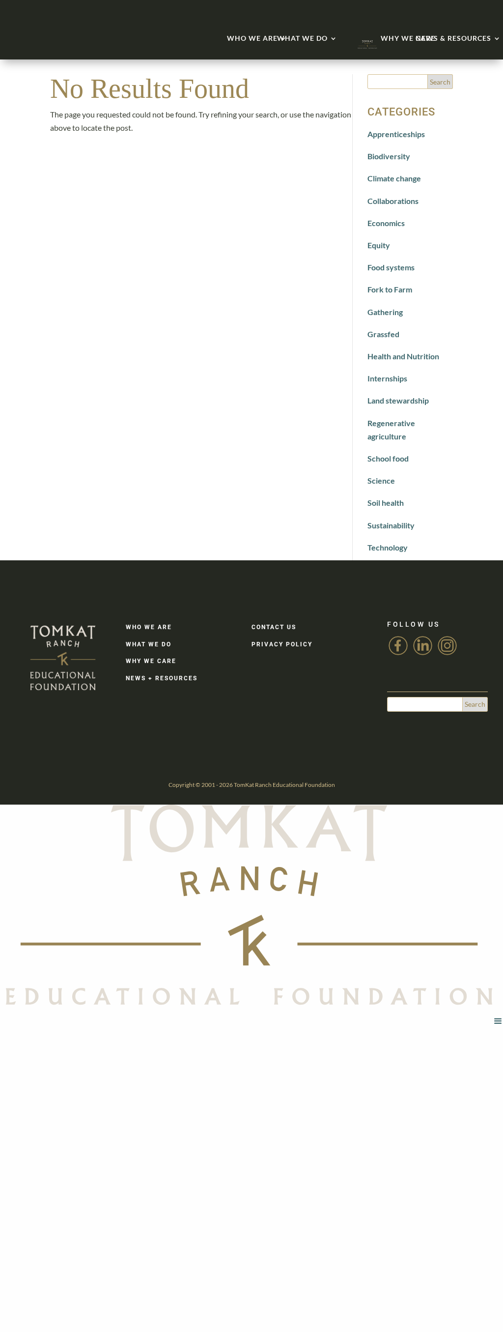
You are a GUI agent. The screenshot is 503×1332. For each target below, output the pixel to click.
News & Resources (453, 38)
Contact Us (274, 627)
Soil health (385, 502)
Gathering (385, 312)
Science (381, 480)
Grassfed (383, 334)
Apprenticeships (396, 134)
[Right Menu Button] (497, 1020)
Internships (387, 378)
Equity (378, 245)
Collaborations (393, 200)
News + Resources (161, 678)
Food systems (391, 267)
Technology (387, 547)
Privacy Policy (282, 644)
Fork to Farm (389, 289)
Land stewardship (398, 400)
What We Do (302, 38)
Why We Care (408, 38)
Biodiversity (388, 156)
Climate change (394, 178)
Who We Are (252, 38)
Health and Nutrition (403, 356)
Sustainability (391, 525)
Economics (386, 223)
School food (388, 458)
